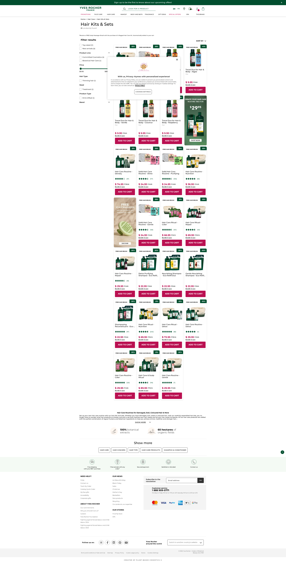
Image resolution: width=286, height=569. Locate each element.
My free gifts (84, 492)
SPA (114, 517)
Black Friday (117, 483)
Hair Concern (119, 450)
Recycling (116, 501)
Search (124, 9)
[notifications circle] (199, 10)
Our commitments (87, 508)
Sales (114, 486)
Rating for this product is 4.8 (120, 332)
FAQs (82, 480)
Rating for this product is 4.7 (167, 332)
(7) (174, 383)
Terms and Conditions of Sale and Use (93, 553)
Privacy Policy (119, 553)
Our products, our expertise (122, 504)
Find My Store (117, 514)
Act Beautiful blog (119, 480)
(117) (151, 179)
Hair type (133, 450)
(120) (128, 383)
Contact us (84, 483)
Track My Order (85, 486)
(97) (127, 332)
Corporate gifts (85, 498)
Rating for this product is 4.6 (191, 179)
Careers (83, 514)
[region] (143, 78)
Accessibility (84, 495)
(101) (175, 230)
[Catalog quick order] (190, 8)
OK (200, 480)
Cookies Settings (143, 92)
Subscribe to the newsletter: (153, 480)
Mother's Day (117, 492)
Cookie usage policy (132, 553)
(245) (152, 332)
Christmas (116, 489)
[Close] (177, 59)
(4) (198, 332)
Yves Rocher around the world (154, 543)
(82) (174, 332)
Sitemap (110, 553)
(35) (127, 281)
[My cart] (203, 8)
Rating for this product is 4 (120, 179)
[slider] (81, 69)
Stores (143, 553)
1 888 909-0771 (160, 490)
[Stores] (184, 8)
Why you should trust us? (89, 511)
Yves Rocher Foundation (89, 517)
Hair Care (91, 19)
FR (179, 9)
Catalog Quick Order (87, 489)
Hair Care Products (151, 450)
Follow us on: (88, 542)
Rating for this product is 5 (191, 332)
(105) (175, 179)
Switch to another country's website (183, 542)
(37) (127, 179)
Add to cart (196, 90)
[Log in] (197, 8)
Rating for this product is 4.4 (144, 179)
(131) (198, 230)
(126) (151, 230)
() (87, 45)
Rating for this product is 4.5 (167, 230)
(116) (151, 383)
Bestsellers (116, 495)
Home (83, 19)
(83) (198, 179)
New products (118, 498)
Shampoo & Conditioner (175, 450)
